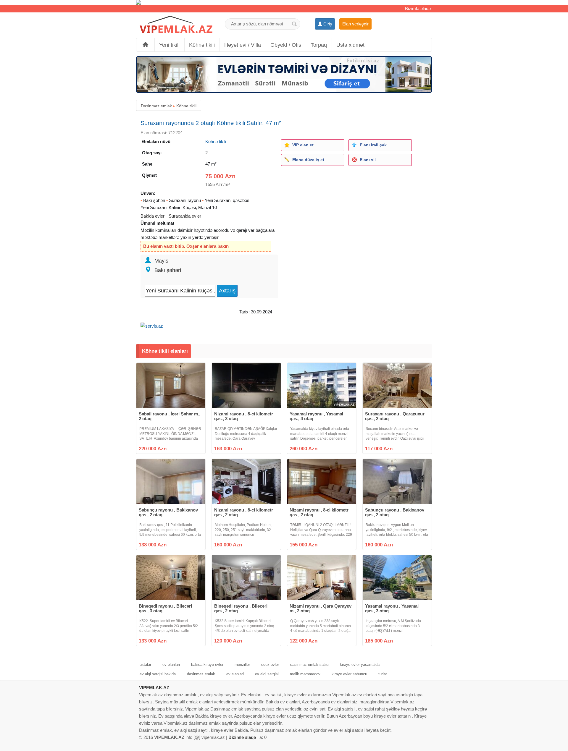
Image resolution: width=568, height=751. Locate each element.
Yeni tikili (169, 45)
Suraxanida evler (185, 215)
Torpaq (319, 45)
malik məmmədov (305, 674)
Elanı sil (368, 159)
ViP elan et (303, 145)
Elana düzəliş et (308, 159)
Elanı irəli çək (373, 145)
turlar (382, 674)
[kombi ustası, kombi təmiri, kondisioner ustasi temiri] (284, 2)
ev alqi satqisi (267, 674)
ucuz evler (270, 664)
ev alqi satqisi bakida (158, 674)
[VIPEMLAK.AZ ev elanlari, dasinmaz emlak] (176, 24)
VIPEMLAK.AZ (154, 687)
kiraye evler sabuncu (349, 674)
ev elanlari (171, 664)
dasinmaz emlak (201, 674)
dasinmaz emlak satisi (309, 664)
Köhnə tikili (202, 45)
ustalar (145, 664)
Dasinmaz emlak (156, 105)
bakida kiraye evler (207, 664)
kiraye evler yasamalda (360, 664)
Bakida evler (152, 215)
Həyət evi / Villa (242, 45)
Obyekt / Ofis (285, 45)
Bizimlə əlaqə (418, 8)
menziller (242, 664)
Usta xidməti (351, 45)
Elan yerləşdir (355, 23)
